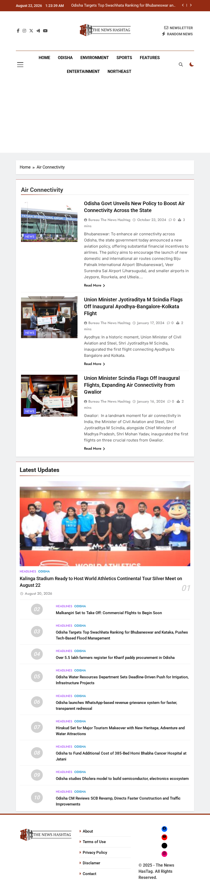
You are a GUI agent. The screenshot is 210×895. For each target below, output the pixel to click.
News (29, 236)
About (88, 831)
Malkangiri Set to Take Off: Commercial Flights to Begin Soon (109, 613)
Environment (94, 57)
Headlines (28, 571)
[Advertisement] (105, 117)
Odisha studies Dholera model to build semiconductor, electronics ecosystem (122, 778)
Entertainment (83, 71)
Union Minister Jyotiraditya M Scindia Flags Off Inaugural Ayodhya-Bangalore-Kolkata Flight (133, 306)
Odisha (65, 57)
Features (150, 57)
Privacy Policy (95, 852)
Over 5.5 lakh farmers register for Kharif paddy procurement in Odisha (115, 657)
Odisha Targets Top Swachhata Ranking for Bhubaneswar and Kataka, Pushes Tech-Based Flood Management (123, 6)
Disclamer (91, 863)
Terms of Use (94, 841)
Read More (92, 285)
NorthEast (119, 71)
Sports (124, 57)
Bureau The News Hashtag (109, 219)
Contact (89, 873)
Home (44, 57)
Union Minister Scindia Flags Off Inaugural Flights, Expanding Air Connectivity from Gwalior (132, 385)
